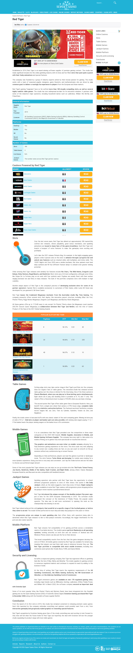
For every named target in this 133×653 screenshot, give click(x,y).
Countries (99, 12)
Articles (15, 644)
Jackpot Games (102, 49)
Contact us (51, 644)
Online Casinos (64, 12)
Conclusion (100, 59)
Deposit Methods (77, 12)
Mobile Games (101, 45)
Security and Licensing (105, 56)
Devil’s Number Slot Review (22, 344)
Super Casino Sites (31, 647)
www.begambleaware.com (94, 634)
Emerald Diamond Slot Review (20, 371)
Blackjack (34, 12)
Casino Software (17, 16)
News (115, 12)
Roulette (21, 12)
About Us (37, 644)
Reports (22, 644)
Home (15, 12)
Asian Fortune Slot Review (22, 332)
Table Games (101, 42)
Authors (44, 644)
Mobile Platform (102, 52)
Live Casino (53, 12)
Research (29, 644)
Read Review (83, 65)
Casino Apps (108, 12)
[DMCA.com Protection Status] (116, 649)
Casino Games (89, 12)
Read (86, 174)
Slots (28, 12)
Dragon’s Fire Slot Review (21, 357)
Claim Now (83, 62)
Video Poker (44, 12)
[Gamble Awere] (108, 649)
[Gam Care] (103, 649)
